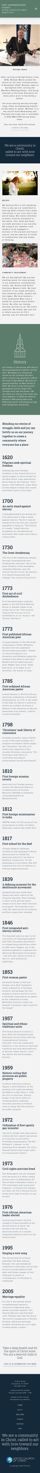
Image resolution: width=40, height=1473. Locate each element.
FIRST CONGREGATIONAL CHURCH (14, 6)
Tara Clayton (24, 1397)
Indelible (26, 1399)
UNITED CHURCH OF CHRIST (14, 10)
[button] (36, 9)
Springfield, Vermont (8, 12)
